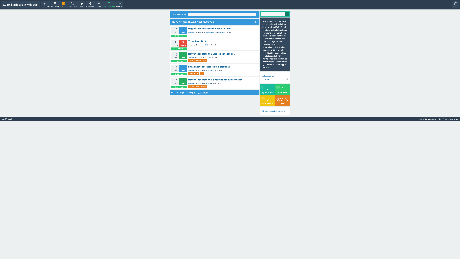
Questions (55, 6)
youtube (198, 60)
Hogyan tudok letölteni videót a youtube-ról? (211, 54)
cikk (202, 73)
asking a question (201, 92)
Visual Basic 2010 (197, 41)
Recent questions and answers (275, 111)
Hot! (63, 6)
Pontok (119, 6)
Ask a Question (109, 6)
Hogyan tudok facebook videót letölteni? (209, 28)
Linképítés (209, 70)
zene (197, 86)
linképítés (192, 73)
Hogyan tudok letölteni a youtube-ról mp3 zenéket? (215, 79)
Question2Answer (431, 119)
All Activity (45, 6)
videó (204, 60)
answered (191, 32)
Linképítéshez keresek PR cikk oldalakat (209, 66)
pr (197, 73)
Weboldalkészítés (211, 32)
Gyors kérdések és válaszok (20, 4)
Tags (81, 6)
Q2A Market (454, 119)
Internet (265, 79)
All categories (268, 76)
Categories (90, 6)
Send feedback (7, 119)
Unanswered (72, 6)
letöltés (191, 60)
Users (99, 6)
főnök (221, 32)
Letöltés (205, 45)
